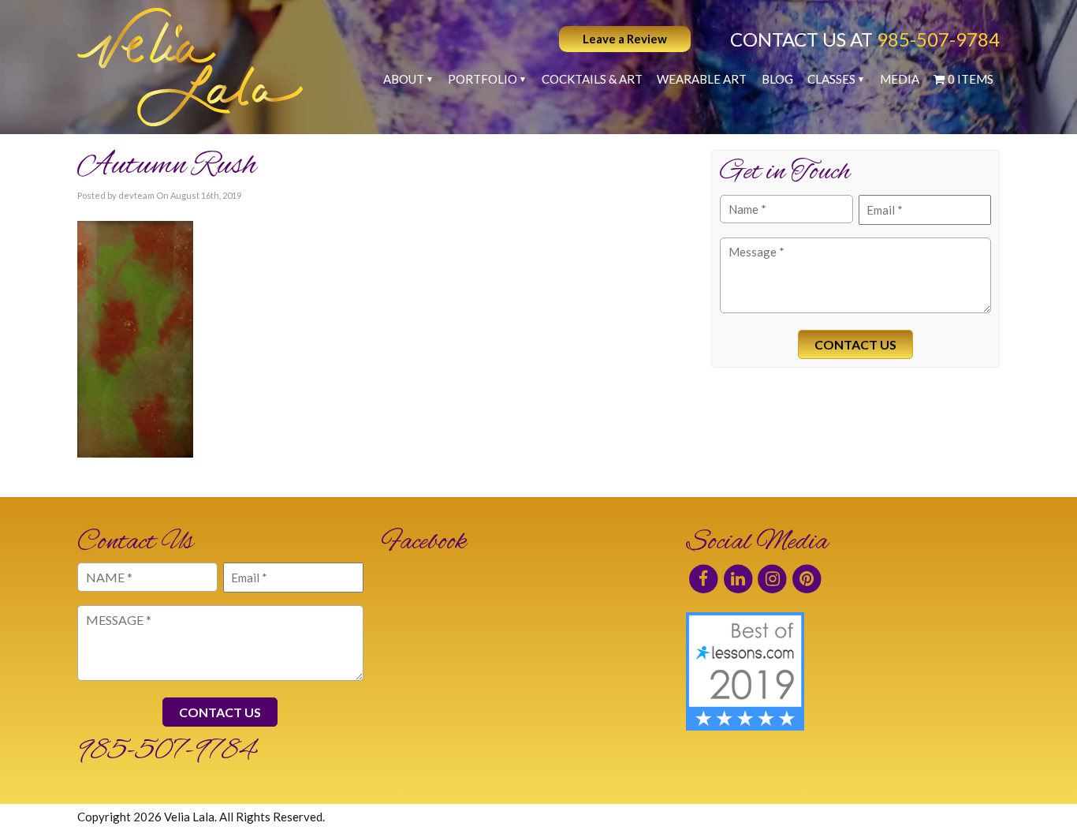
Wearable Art (702, 79)
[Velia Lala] (190, 67)
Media (899, 79)
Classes (831, 79)
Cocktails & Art (592, 79)
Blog (777, 79)
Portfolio (482, 79)
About (403, 79)
